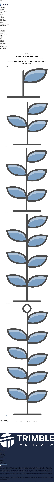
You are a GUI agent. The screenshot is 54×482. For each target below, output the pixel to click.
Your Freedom (2, 19)
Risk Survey (1, 22)
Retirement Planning (2, 31)
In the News (1, 44)
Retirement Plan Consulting (3, 11)
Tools (0, 21)
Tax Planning (1, 10)
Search (1, 0)
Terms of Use (7, 479)
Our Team (1, 14)
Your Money (1, 16)
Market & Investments (3, 20)
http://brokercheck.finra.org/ (33, 477)
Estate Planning (2, 9)
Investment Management (3, 8)
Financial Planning (2, 7)
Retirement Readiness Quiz (3, 23)
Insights (1, 39)
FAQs (1, 15)
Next (6, 415)
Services (1, 6)
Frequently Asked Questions (3, 452)
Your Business (2, 17)
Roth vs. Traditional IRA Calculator (4, 24)
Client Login (1, 1)
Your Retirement (2, 41)
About (1, 12)
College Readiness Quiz (3, 25)
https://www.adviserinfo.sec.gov (25, 477)
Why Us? (1, 36)
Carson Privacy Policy (3, 479)
